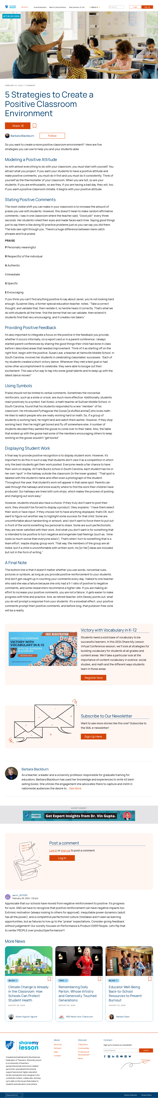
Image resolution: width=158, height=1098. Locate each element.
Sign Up (147, 7)
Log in (53, 850)
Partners (57, 1048)
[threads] (125, 1056)
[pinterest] (117, 1056)
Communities (83, 1048)
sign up (65, 850)
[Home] (10, 7)
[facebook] (105, 1056)
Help (56, 1052)
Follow (52, 136)
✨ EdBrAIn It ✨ (94, 7)
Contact (57, 1055)
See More (75, 788)
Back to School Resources (58, 7)
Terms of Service (130, 1095)
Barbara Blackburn (22, 136)
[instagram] (109, 1056)
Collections (83, 1044)
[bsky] (130, 1056)
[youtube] (121, 1056)
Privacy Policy (146, 1095)
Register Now (94, 678)
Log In (135, 7)
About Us (58, 1044)
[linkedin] (113, 1056)
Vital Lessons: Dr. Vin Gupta (78, 7)
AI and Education (40, 7)
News (80, 1058)
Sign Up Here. (93, 736)
